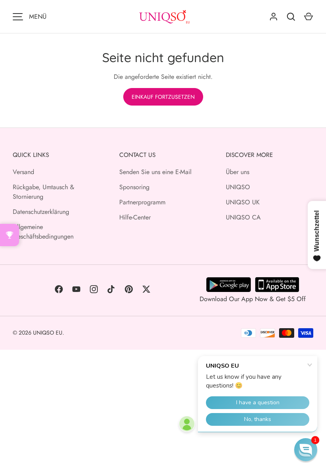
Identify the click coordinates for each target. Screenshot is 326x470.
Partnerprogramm (142, 202)
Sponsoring (134, 187)
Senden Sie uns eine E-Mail (155, 171)
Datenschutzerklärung (41, 211)
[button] (305, 449)
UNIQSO (238, 187)
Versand (23, 171)
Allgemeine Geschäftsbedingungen (43, 231)
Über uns (237, 171)
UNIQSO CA (243, 217)
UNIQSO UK (243, 202)
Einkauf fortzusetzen (163, 97)
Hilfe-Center (135, 217)
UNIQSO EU (47, 333)
